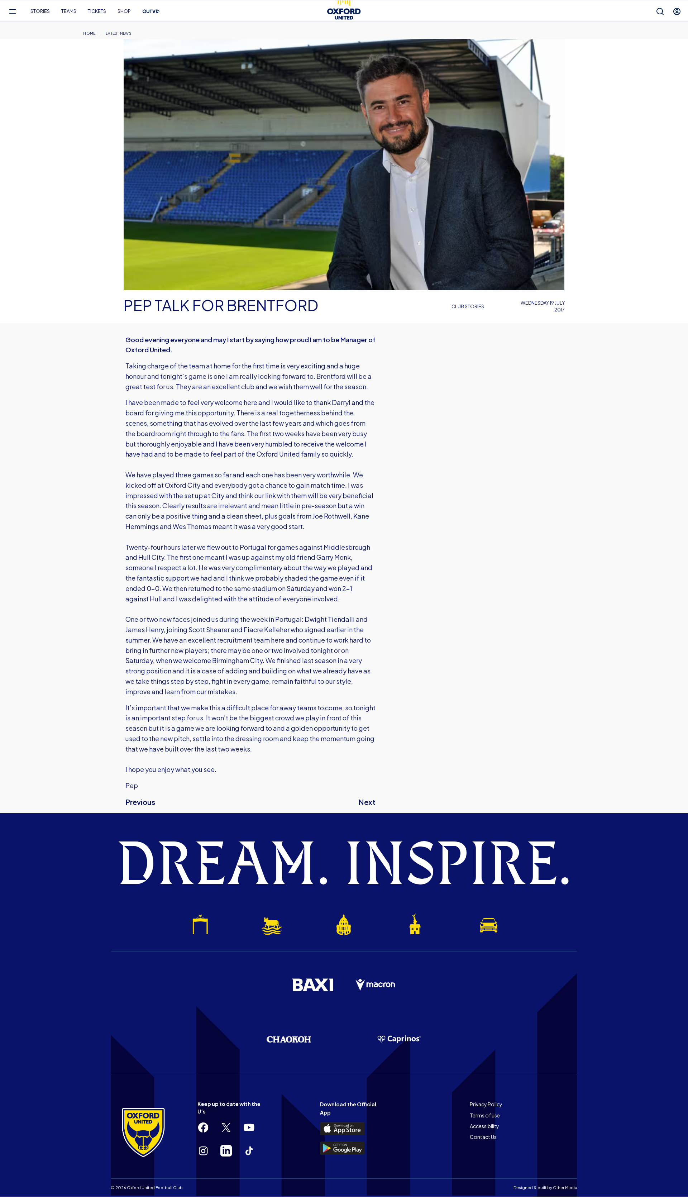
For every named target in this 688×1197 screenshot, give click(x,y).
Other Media (565, 1187)
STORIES (40, 11)
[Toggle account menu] (677, 11)
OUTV (151, 11)
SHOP (124, 11)
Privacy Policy (486, 1104)
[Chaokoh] (289, 1039)
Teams (68, 11)
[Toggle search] (660, 11)
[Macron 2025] (375, 985)
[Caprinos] (399, 1039)
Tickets (97, 11)
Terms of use (485, 1115)
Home (89, 33)
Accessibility (484, 1126)
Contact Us (483, 1137)
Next (367, 801)
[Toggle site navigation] (12, 11)
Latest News (119, 33)
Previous (140, 801)
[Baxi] (312, 985)
